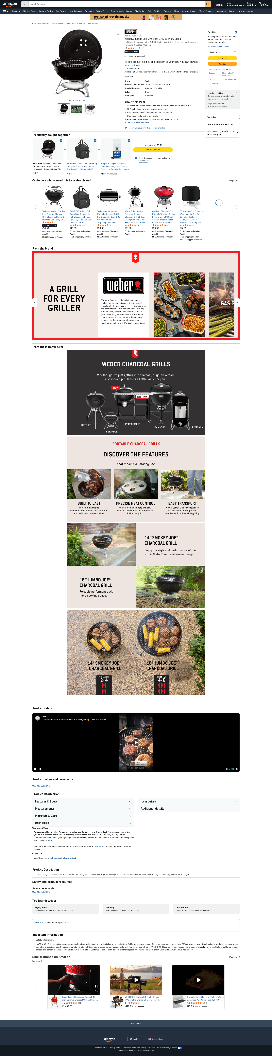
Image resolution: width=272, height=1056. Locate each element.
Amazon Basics (46, 11)
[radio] (63, 109)
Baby (231, 11)
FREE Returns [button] (131, 69)
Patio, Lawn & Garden (40, 23)
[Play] (34, 769)
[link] (82, 149)
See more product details (138, 123)
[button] (6, 11)
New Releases (75, 11)
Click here (98, 846)
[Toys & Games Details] (213, 11)
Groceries (89, 11)
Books (129, 11)
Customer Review (50, 719)
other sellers (157, 72)
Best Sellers (61, 11)
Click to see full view (77, 100)
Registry (167, 11)
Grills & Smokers (78, 23)
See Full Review (99, 719)
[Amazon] (10, 4)
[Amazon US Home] (109, 1040)
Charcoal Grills (92, 23)
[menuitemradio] (232, 769)
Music (176, 11)
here (50, 840)
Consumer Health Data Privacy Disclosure (139, 1048)
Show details (143, 163)
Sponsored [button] (36, 961)
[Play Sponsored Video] (136, 980)
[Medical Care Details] (36, 11)
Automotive (221, 11)
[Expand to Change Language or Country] (222, 5)
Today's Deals (117, 11)
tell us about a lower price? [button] (63, 858)
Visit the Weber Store (134, 36)
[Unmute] (237, 769)
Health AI (16, 11)
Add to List (211, 117)
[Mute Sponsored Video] (96, 991)
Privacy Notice (115, 1048)
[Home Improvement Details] (255, 11)
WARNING (39, 922)
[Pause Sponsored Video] (96, 986)
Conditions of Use (100, 1048)
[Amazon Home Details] (196, 11)
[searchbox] (117, 4)
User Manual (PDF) (41, 786)
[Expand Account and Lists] (243, 5)
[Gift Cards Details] (145, 11)
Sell (149, 11)
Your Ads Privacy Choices (167, 1048)
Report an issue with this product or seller (146, 128)
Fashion (157, 11)
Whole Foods (102, 11)
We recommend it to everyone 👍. (74, 719)
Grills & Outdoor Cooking (60, 23)
